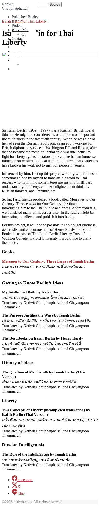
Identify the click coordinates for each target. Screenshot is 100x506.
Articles (18, 21)
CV (24, 34)
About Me (19, 30)
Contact (18, 38)
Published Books (25, 17)
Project (17, 25)
